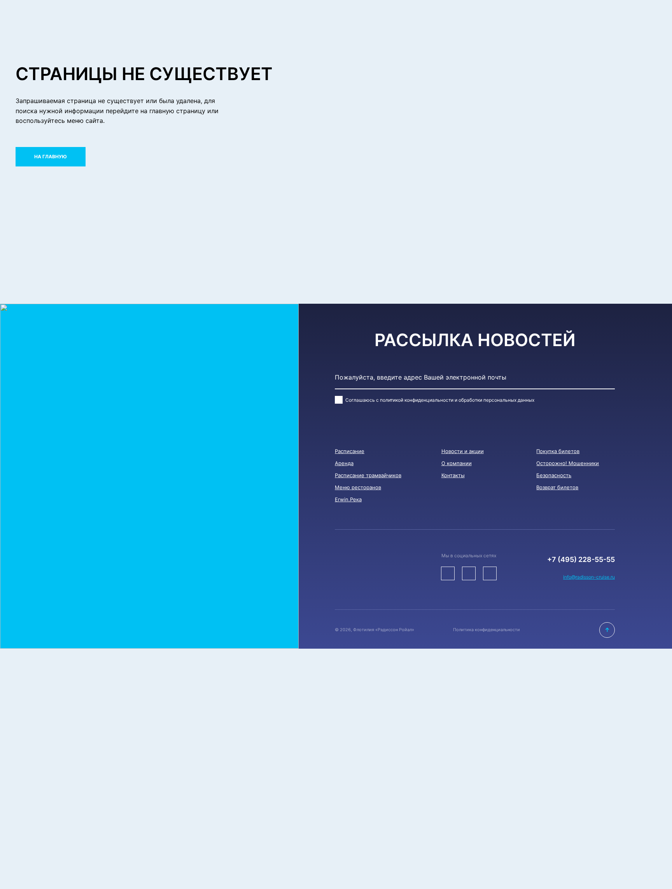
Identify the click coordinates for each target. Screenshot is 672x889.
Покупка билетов (557, 451)
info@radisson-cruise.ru (589, 577)
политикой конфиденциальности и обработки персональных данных (457, 400)
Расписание (349, 451)
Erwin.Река (348, 499)
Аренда (344, 463)
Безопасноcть (553, 475)
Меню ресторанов (358, 487)
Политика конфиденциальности (486, 629)
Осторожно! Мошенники (567, 463)
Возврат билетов (557, 487)
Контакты (453, 475)
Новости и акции (462, 451)
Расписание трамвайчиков (368, 475)
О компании (456, 463)
